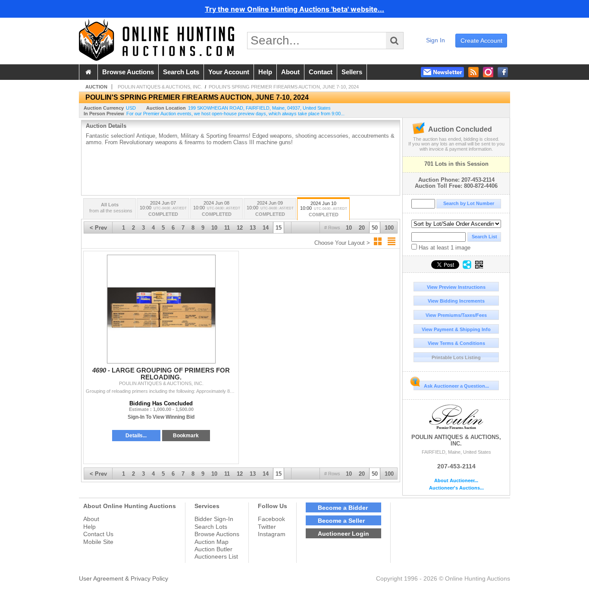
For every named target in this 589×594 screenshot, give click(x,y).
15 (279, 227)
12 (240, 227)
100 (389, 227)
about (290, 72)
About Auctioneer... (456, 480)
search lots (181, 72)
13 (253, 227)
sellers (351, 72)
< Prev (98, 227)
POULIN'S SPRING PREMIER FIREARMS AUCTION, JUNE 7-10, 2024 (284, 86)
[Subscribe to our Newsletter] (442, 72)
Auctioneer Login (343, 533)
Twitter (267, 526)
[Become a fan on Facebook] (503, 72)
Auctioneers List (216, 556)
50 (375, 227)
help (265, 72)
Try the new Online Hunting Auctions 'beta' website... (294, 9)
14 (266, 227)
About (91, 518)
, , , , (259, 108)
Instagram (271, 534)
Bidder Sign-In (213, 518)
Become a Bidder (343, 507)
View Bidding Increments (456, 300)
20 (362, 227)
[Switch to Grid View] (377, 241)
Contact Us (98, 534)
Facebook (271, 518)
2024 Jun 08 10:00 (216, 208)
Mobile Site (98, 541)
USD (131, 108)
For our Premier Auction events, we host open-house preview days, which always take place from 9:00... (235, 113)
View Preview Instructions (456, 287)
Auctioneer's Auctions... (456, 488)
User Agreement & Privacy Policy (123, 578)
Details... (136, 436)
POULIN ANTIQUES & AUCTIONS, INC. (456, 440)
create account (481, 40)
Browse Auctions (216, 534)
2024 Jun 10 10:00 (323, 209)
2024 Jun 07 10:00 (163, 208)
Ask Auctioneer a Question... (456, 386)
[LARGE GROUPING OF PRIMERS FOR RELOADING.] (161, 309)
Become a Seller (341, 520)
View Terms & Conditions (456, 343)
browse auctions (128, 72)
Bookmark (186, 436)
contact (320, 72)
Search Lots (210, 526)
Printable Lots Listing (456, 357)
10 (349, 227)
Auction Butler (213, 549)
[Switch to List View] (391, 241)
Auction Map (211, 541)
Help (89, 526)
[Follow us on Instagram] (488, 72)
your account (228, 72)
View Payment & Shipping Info (456, 329)
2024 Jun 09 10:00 (270, 208)
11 (227, 227)
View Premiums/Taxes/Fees (456, 315)
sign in (435, 40)
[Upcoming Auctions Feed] (473, 72)
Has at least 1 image (443, 247)
